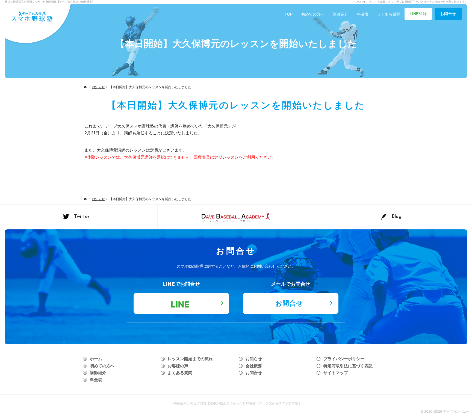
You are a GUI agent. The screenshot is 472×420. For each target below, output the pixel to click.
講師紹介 (98, 372)
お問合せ (448, 13)
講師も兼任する (138, 132)
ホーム (96, 358)
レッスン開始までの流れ (190, 358)
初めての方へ (102, 365)
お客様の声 (178, 365)
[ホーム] (85, 87)
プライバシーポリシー (343, 358)
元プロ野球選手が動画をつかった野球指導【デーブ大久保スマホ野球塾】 (50, 1)
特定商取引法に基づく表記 (348, 365)
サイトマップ (335, 372)
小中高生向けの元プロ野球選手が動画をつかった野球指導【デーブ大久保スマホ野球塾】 (236, 403)
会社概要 (254, 365)
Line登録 (418, 13)
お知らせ (254, 358)
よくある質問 (180, 372)
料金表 (96, 379)
